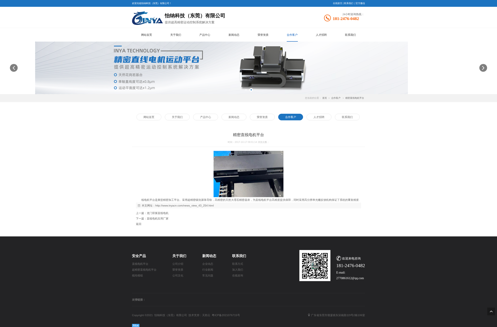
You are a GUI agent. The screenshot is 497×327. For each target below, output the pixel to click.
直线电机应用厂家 (158, 218)
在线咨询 (237, 275)
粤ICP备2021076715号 (226, 315)
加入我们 (237, 269)
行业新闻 (207, 269)
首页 (324, 98)
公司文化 (177, 275)
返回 (138, 224)
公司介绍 (177, 263)
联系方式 (237, 263)
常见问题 (207, 275)
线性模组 (137, 275)
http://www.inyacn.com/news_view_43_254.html (184, 205)
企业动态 (207, 263)
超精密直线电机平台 (144, 269)
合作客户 (336, 98)
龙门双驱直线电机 (158, 213)
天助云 (206, 315)
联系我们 (348, 3)
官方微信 (360, 3)
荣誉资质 (177, 269)
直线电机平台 (140, 263)
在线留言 (337, 3)
